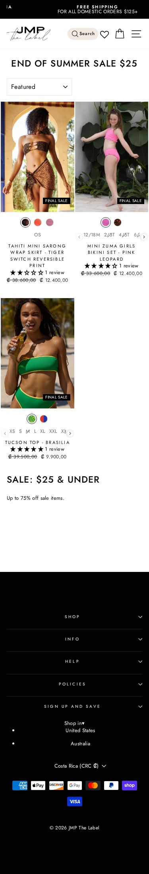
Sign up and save (72, 706)
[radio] (25, 224)
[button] (27, 272)
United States (80, 730)
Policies (72, 684)
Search (87, 33)
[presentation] (144, 237)
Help (72, 661)
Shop (72, 617)
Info (72, 639)
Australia (80, 743)
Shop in (74, 724)
